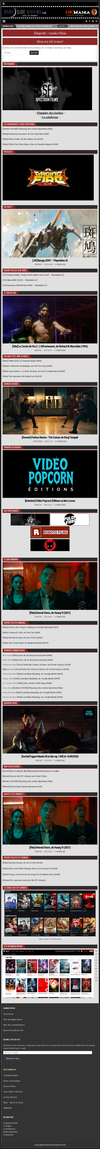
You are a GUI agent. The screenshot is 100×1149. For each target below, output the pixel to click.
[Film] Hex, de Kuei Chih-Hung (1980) (35, 683)
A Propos (7, 1126)
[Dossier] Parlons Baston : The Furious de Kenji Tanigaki (50, 437)
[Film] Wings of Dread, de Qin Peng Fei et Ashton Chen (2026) (31, 874)
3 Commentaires (60, 505)
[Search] (96, 21)
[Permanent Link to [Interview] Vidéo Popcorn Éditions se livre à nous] (50, 474)
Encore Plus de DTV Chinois (16, 857)
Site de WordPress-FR (13, 1030)
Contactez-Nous (10, 1123)
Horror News (9, 1086)
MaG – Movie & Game (13, 1103)
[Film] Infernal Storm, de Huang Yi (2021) (50, 612)
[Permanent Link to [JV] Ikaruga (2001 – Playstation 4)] (50, 233)
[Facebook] (89, 21)
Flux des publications (12, 1019)
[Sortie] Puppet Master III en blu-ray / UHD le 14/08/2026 (50, 756)
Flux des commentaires (14, 1025)
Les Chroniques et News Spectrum (19, 124)
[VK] (93, 21)
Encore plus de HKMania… (15, 622)
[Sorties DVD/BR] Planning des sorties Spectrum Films (38, 688)
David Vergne (37, 441)
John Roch (38, 264)
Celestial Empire (10, 1075)
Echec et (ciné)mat (11, 1081)
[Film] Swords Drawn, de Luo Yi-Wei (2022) (22, 863)
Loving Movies (10, 1097)
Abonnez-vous (12, 1058)
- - (50, 117)
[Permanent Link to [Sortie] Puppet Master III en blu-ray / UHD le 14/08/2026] (50, 729)
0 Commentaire (60, 264)
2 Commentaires (60, 350)
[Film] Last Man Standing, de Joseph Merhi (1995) (40, 674)
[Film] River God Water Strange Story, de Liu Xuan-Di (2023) (30, 868)
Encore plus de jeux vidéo (15, 270)
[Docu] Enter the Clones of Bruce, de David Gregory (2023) (44, 665)
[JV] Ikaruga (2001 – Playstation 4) (50, 260)
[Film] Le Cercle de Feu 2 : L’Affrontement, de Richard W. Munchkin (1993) (50, 346)
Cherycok (37, 350)
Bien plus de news (12, 766)
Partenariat (8, 1135)
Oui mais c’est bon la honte (16, 356)
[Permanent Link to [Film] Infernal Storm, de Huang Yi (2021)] (50, 586)
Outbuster (7, 1108)
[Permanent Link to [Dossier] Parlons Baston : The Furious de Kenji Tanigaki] (50, 410)
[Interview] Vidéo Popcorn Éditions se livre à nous (50, 500)
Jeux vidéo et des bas (13, 1092)
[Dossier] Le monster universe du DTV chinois (24, 880)
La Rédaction (9, 1129)
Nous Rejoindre (10, 1132)
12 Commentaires (61, 441)
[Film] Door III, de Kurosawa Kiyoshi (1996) (32, 655)
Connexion (8, 1014)
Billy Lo (6, 669)
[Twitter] (86, 21)
